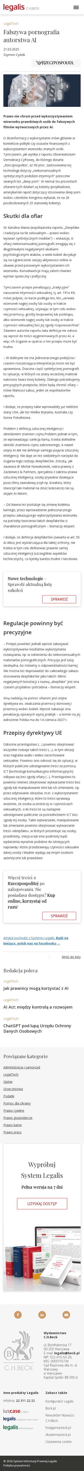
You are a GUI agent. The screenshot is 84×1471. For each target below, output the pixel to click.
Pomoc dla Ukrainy (17, 1103)
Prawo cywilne (13, 1110)
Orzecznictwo (13, 1089)
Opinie (8, 1082)
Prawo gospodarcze (17, 1118)
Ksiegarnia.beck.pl (58, 1427)
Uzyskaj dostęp (42, 1203)
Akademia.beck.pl (58, 1434)
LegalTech (10, 23)
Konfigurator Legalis (59, 1401)
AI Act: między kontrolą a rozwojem (38, 1007)
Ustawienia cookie (58, 1441)
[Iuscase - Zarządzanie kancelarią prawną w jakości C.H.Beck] (16, 1411)
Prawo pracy (12, 1132)
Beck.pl (50, 1408)
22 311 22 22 (25, 1400)
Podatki (8, 1096)
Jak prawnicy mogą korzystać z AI (36, 988)
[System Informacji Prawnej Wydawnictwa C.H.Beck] (21, 7)
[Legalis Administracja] (18, 1427)
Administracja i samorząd (21, 1067)
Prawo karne (12, 1125)
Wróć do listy (71, 957)
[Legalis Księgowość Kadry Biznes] (21, 1418)
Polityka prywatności (16, 1465)
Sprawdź (59, 599)
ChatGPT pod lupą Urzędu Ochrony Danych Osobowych (37, 1028)
